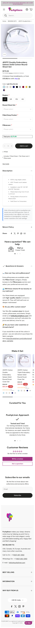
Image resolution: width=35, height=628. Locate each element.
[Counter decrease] (4, 146)
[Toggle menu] (4, 9)
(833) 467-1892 (18, 555)
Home (4, 21)
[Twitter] (15, 233)
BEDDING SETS (12, 21)
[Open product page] (9, 360)
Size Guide (6, 164)
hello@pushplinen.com (17, 563)
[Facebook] (11, 233)
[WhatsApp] (21, 233)
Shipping (11, 73)
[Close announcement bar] (32, 2)
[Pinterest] (18, 233)
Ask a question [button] (17, 464)
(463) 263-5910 (21, 559)
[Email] (24, 233)
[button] (17, 15)
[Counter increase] (12, 146)
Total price (7, 136)
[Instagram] (19, 606)
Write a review (17, 459)
